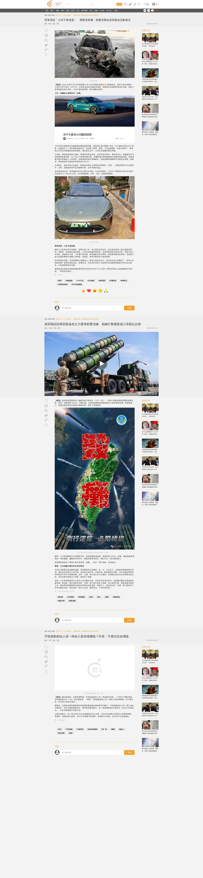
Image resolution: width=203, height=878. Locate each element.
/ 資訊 (49, 15)
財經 (72, 10)
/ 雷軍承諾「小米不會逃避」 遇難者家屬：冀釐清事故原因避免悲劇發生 (77, 15)
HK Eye (108, 10)
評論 (67, 10)
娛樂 (96, 10)
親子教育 (84, 10)
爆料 (147, 4)
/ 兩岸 (53, 15)
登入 (157, 4)
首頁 (46, 10)
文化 (77, 10)
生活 (91, 10)
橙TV (52, 10)
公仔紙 (102, 10)
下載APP (119, 4)
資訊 (62, 10)
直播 (57, 10)
